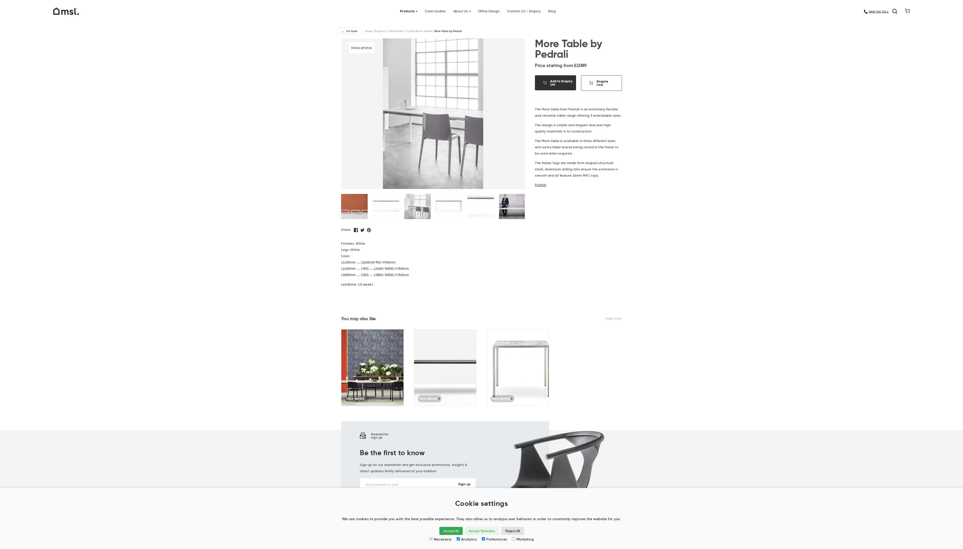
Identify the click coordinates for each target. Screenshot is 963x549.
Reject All (512, 531)
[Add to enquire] (402, 336)
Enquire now (602, 83)
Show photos (361, 48)
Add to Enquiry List (561, 83)
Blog (551, 11)
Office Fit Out (496, 8)
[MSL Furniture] (66, 11)
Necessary (443, 539)
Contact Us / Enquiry (524, 11)
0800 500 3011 (879, 11)
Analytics (469, 539)
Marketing (525, 539)
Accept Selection (482, 531)
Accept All (451, 531)
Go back (351, 31)
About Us (460, 11)
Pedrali (540, 185)
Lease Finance (448, 8)
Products (407, 11)
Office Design (489, 11)
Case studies (435, 11)
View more (613, 318)
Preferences (496, 539)
